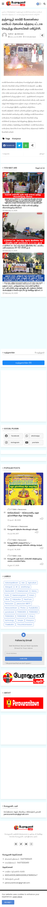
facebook (15, 436)
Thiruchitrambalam (24, 624)
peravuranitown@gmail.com (17, 883)
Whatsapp (26, 145)
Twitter (19, 145)
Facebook (10, 145)
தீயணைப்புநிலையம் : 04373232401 (18, 859)
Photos (23, 608)
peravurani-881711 (23, 604)
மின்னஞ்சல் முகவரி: (12, 879)
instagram (15, 442)
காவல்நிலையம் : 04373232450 (17, 862)
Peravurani (9, 604)
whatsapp (35, 436)
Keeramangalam (19, 595)
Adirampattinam (11, 583)
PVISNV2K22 (33, 612)
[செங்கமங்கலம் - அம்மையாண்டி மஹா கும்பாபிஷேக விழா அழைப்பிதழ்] (23, 489)
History (34, 591)
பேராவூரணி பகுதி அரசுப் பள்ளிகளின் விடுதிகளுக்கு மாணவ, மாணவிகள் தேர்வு (25, 560)
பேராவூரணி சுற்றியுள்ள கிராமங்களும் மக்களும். (23, 529)
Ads (23, 583)
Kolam (31, 595)
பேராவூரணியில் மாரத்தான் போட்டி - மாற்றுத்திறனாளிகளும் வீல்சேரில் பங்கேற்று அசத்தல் (25, 544)
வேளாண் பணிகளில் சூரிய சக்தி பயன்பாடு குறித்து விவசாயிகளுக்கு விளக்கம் (20, 206)
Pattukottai (17, 599)
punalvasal (9, 612)
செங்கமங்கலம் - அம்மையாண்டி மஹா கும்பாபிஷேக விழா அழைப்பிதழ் (23, 514)
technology (9, 620)
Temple (20, 620)
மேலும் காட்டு (40, 168)
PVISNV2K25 (21, 616)
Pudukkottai (33, 608)
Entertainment (23, 591)
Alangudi (8, 587)
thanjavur (11, 12)
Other (7, 599)
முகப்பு (4, 12)
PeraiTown (28, 599)
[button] (44, 3)
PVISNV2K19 (21, 612)
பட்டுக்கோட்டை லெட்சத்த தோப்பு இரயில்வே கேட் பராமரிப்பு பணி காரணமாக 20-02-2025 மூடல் (23, 247)
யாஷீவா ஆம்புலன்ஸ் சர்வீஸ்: (15, 871)
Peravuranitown (11, 608)
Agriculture (32, 583)
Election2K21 (9, 591)
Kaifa (7, 595)
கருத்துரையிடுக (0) (24, 362)
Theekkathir (9, 624)
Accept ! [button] (8, 902)
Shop (31, 616)
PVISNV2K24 (9, 616)
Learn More (17, 896)
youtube (35, 442)
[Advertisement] (23, 324)
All (16, 587)
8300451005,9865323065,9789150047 (21, 875)
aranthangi (25, 587)
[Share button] (32, 145)
